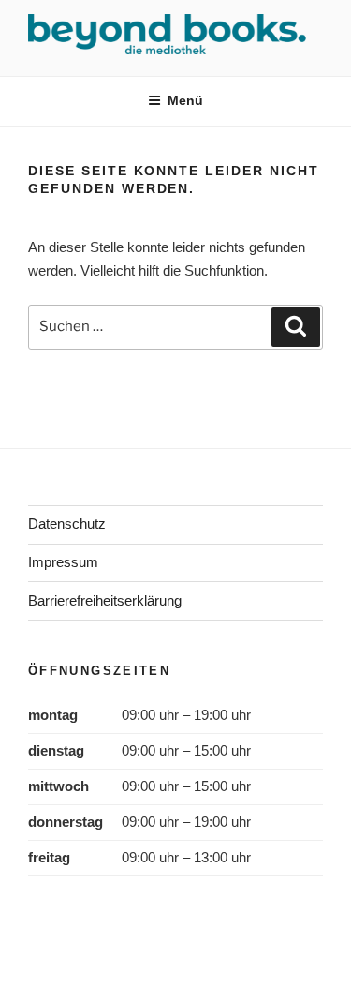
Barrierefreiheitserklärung (105, 600)
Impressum (63, 562)
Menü (185, 100)
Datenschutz (67, 523)
